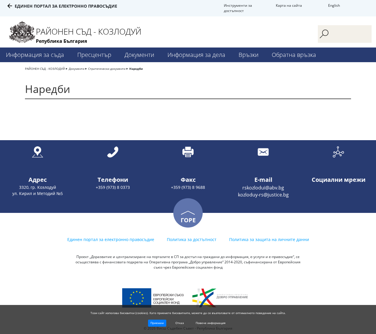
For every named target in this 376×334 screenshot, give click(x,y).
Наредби (136, 69)
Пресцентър (94, 55)
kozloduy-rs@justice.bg (263, 194)
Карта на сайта (289, 5)
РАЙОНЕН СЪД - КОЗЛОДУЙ (45, 69)
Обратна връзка (294, 55)
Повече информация (211, 323)
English (334, 5)
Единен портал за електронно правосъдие (66, 6)
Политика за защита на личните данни (269, 239)
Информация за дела (196, 55)
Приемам (157, 323)
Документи (139, 55)
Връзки (248, 55)
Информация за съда (35, 55)
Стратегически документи (106, 69)
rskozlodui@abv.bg (263, 187)
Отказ (179, 323)
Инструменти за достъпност (238, 8)
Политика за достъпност (191, 239)
